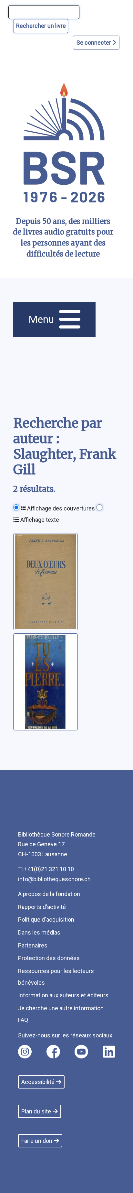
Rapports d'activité (42, 906)
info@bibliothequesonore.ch (54, 879)
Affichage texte (39, 519)
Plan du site (36, 1111)
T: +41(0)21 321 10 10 (46, 869)
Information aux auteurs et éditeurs (63, 995)
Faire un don (36, 1140)
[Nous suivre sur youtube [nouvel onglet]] (81, 1051)
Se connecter (94, 42)
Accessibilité (38, 1081)
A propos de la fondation (49, 894)
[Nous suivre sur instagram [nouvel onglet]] (25, 1051)
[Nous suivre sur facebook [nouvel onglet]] (53, 1051)
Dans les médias (39, 932)
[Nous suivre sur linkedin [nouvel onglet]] (109, 1051)
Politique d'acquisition (46, 919)
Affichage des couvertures (60, 508)
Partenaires (32, 945)
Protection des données (49, 958)
